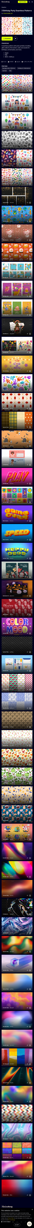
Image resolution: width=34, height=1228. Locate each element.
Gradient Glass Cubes (8, 970)
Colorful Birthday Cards (8, 670)
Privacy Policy (11, 1218)
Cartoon (4, 70)
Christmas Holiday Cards (8, 577)
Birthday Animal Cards (8, 277)
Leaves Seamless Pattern (8, 727)
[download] (30, 90)
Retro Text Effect (6, 539)
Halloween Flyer (6, 595)
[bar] (32, 2)
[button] (17, 1222)
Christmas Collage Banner (9, 333)
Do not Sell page (11, 1219)
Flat (10, 70)
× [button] (32, 1209)
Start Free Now (22, 1)
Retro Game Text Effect (8, 520)
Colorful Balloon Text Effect (9, 633)
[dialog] (17, 1218)
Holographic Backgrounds (9, 1138)
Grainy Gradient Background (9, 989)
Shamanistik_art (8, 13)
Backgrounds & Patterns (8, 68)
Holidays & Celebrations (24, 68)
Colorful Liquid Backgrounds (9, 1157)
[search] (29, 2)
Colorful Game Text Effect (8, 483)
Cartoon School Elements (8, 502)
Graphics (4, 7)
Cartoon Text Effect (7, 558)
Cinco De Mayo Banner (8, 371)
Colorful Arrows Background (9, 1120)
